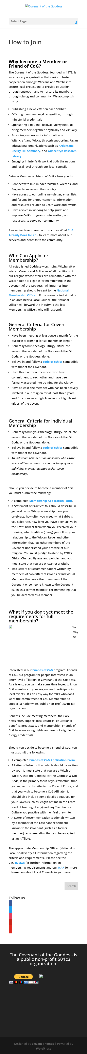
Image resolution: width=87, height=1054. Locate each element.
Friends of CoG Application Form (52, 760)
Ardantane (66, 146)
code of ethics (52, 362)
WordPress (43, 1048)
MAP (61, 867)
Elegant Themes (43, 1044)
